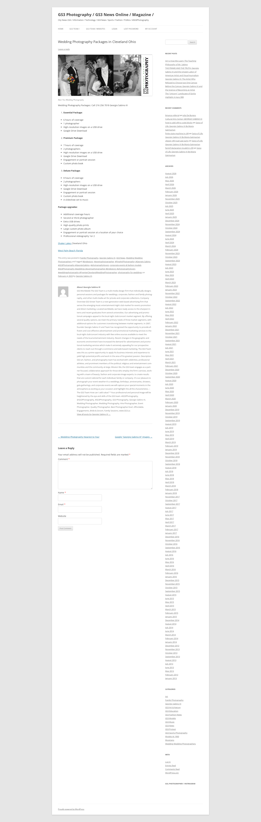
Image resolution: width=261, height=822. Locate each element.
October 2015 (171, 587)
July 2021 (169, 347)
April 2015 (169, 605)
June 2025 (169, 209)
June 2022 (169, 311)
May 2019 (169, 435)
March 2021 (170, 362)
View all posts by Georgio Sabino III (94, 414)
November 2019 (172, 413)
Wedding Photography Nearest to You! (78, 436)
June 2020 (169, 387)
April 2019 (169, 438)
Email (61, 504)
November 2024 (172, 224)
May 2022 (169, 315)
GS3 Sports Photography (176, 732)
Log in (168, 762)
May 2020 (169, 391)
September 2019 (172, 420)
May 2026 (169, 180)
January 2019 (171, 449)
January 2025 (171, 217)
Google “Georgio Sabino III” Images (133, 436)
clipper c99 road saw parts (176, 140)
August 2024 (170, 235)
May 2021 (169, 355)
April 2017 (169, 522)
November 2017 (172, 496)
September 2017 (172, 504)
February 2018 (171, 489)
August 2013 (170, 660)
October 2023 (171, 257)
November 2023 (172, 253)
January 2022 (171, 326)
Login (114, 29)
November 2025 (172, 199)
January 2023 (171, 289)
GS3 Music (169, 722)
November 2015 (172, 584)
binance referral (172, 115)
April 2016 (169, 565)
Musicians (169, 740)
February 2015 (171, 613)
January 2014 (171, 642)
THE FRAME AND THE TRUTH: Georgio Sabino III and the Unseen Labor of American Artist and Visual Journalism (182, 72)
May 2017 (169, 518)
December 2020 (172, 369)
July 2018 (169, 471)
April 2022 (169, 318)
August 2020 (170, 380)
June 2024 (169, 238)
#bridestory (88, 261)
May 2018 (169, 478)
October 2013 (171, 653)
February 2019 (171, 446)
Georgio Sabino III (107, 258)
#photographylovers (99, 265)
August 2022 (170, 304)
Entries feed (170, 765)
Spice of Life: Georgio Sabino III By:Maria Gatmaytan (184, 126)
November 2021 (172, 333)
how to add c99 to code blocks (178, 122)
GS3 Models (170, 718)
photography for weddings (130, 272)
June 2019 (169, 431)
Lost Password (131, 29)
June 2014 (169, 631)
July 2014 (169, 627)
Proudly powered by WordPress (71, 809)
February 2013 (171, 674)
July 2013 (169, 663)
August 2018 (170, 467)
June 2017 (169, 515)
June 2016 (169, 558)
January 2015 (171, 616)
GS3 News (120, 258)
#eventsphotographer (104, 261)
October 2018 (171, 460)
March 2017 (170, 525)
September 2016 (172, 547)
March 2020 (170, 398)
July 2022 (169, 307)
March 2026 (170, 188)
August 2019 (170, 424)
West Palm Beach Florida (70, 250)
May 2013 (169, 671)
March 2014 (170, 634)
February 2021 (171, 366)
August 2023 (170, 264)
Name (62, 492)
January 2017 (171, 533)
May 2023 (169, 275)
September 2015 (172, 591)
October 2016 (171, 544)
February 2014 (171, 638)
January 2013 (171, 678)
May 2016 (169, 562)
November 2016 (172, 540)
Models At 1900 (172, 736)
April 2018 (169, 482)
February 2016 (171, 573)
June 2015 (169, 598)
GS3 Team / (74, 29)
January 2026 (171, 195)
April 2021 (169, 358)
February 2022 (171, 322)
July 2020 (169, 384)
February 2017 (171, 529)
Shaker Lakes (65, 243)
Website (62, 516)
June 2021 (169, 351)
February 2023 (171, 286)
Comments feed (172, 769)
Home (60, 29)
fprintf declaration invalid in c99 (179, 148)
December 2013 (172, 645)
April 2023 (169, 278)
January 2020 (171, 406)
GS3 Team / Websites (95, 29)
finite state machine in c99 (177, 133)
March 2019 (170, 442)
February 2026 (171, 191)
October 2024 (171, 228)
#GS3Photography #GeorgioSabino (74, 265)
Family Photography (89, 258)
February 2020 (171, 402)
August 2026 (170, 173)
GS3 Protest (170, 729)
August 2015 (170, 594)
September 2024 (172, 231)
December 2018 (172, 453)
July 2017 (169, 511)
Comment (64, 459)
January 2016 (171, 576)
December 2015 (172, 580)
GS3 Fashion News (173, 714)
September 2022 (172, 300)
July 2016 (169, 554)
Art (166, 696)
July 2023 (169, 268)
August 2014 (170, 624)
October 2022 (171, 297)
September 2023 (172, 260)
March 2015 (170, 609)
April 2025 (169, 213)
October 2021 (171, 337)
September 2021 (172, 340)
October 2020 (171, 373)
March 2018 (170, 485)
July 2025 (169, 206)
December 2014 (172, 620)
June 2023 (169, 271)
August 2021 (170, 344)
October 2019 (171, 416)
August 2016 (170, 551)
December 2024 (172, 220)
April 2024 (169, 242)
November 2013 (172, 649)
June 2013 (169, 667)
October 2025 (171, 202)
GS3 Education (171, 711)
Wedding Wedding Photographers (180, 743)
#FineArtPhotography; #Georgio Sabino (132, 261)
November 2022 (172, 293)
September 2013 (172, 656)
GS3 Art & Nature (172, 707)
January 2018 (171, 493)
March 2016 (170, 569)
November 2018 (172, 456)
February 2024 (171, 249)
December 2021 (172, 329)
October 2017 (171, 500)
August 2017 (170, 507)
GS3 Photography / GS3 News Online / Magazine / (106, 14)
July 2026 (169, 177)
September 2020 (172, 377)
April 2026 (169, 184)
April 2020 (169, 395)
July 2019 (169, 427)
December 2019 (172, 409)
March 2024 (170, 246)
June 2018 (169, 475)
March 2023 (170, 282)
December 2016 (172, 536)
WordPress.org (172, 772)
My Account (151, 29)
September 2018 (172, 464)
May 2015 (169, 602)
